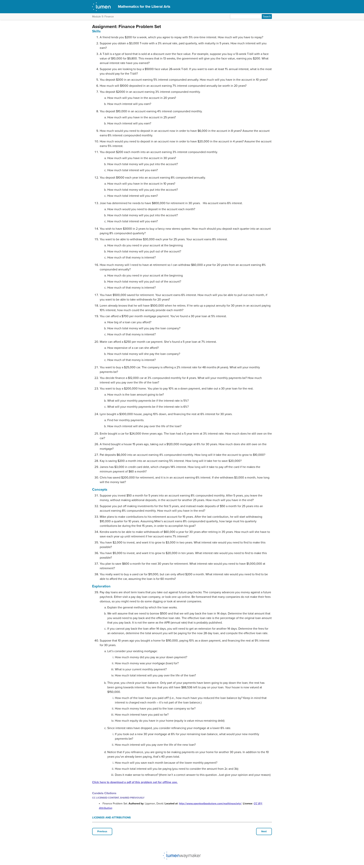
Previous (102, 831)
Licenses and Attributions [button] (111, 817)
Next (264, 831)
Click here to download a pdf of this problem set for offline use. (135, 782)
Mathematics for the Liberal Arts (144, 6)
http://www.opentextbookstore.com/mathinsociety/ (210, 803)
